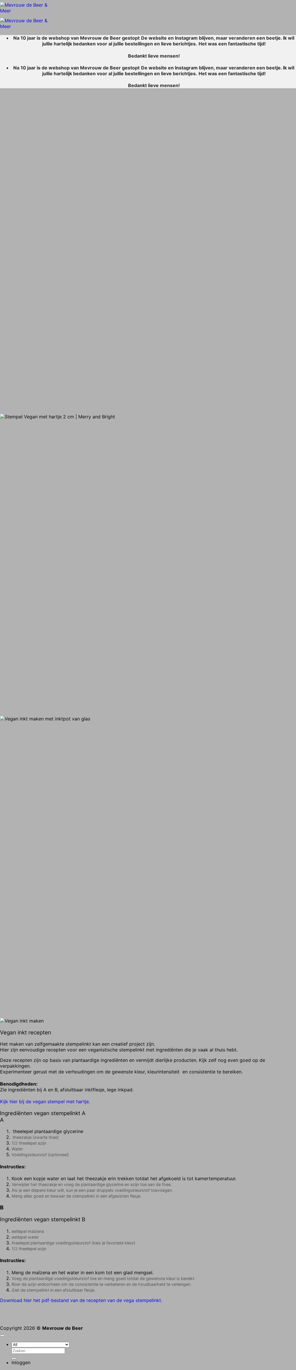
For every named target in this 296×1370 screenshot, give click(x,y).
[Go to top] (2, 1335)
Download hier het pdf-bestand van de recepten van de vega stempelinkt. (81, 1300)
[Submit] (14, 1358)
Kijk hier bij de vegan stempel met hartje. (45, 1101)
